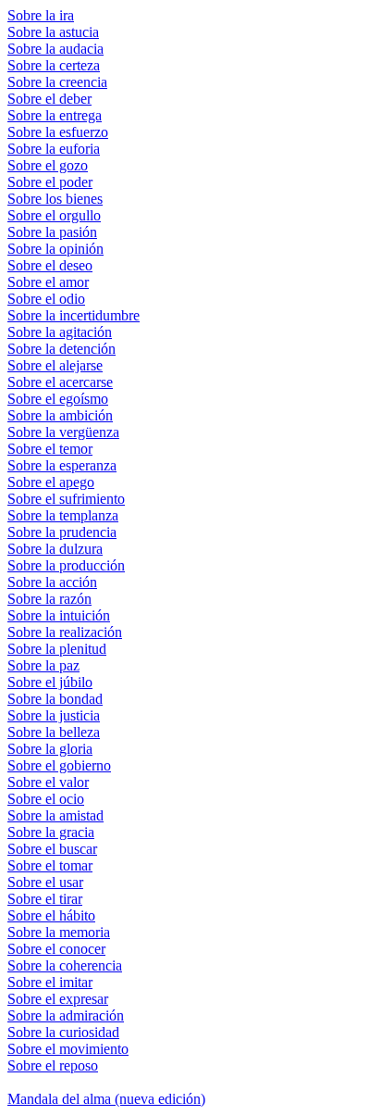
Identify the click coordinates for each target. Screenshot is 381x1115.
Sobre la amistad (55, 815)
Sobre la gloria (49, 749)
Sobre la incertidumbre (73, 315)
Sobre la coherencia (64, 965)
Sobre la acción (52, 582)
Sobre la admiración (65, 1015)
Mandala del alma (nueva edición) (106, 1099)
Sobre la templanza (62, 515)
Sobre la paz (43, 665)
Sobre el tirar (44, 899)
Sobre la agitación (59, 332)
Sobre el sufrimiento (66, 499)
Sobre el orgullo (54, 215)
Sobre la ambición (60, 415)
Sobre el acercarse (60, 382)
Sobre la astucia (53, 32)
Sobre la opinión (55, 249)
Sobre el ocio (45, 799)
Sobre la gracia (50, 832)
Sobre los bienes (55, 199)
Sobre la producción (66, 565)
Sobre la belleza (53, 732)
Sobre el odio (46, 299)
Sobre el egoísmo (57, 399)
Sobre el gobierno (59, 765)
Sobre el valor (48, 782)
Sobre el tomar (49, 865)
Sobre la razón (49, 599)
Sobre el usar (45, 882)
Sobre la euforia (53, 149)
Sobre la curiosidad (63, 1032)
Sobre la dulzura (55, 549)
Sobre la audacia (55, 48)
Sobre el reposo (52, 1065)
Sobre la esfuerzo (57, 132)
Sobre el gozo (47, 165)
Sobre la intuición (58, 615)
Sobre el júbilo (49, 682)
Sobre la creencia (57, 82)
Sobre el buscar (52, 849)
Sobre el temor (49, 449)
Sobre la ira (40, 15)
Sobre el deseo (49, 265)
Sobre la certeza (53, 65)
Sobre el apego (50, 482)
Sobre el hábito (51, 915)
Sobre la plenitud (56, 649)
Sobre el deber (49, 98)
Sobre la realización (64, 632)
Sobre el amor (48, 282)
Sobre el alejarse (55, 365)
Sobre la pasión (52, 232)
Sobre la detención (61, 349)
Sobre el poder (49, 182)
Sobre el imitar (49, 982)
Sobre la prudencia (62, 532)
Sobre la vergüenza (63, 432)
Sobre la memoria (58, 932)
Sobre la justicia (53, 715)
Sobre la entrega (54, 115)
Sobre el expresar (57, 999)
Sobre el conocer (56, 949)
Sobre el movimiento (68, 1049)
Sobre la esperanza (62, 465)
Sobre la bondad (55, 699)
